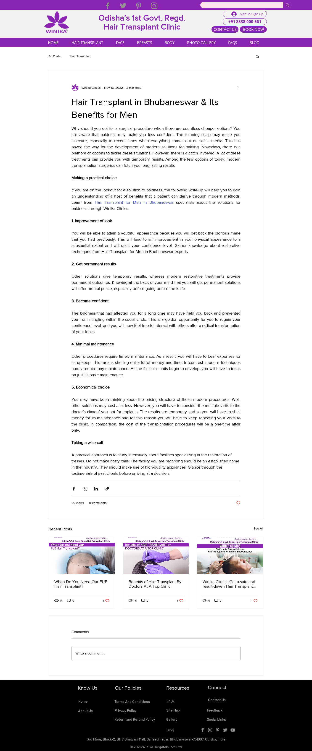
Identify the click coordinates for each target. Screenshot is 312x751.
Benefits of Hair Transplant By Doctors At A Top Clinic (155, 584)
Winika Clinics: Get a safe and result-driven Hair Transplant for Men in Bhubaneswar (229, 584)
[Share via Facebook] (73, 489)
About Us (85, 710)
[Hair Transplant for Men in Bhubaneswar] (230, 555)
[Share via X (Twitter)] (85, 489)
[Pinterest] (138, 5)
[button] (257, 56)
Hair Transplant (80, 56)
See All (258, 528)
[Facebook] (107, 5)
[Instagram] (154, 5)
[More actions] (238, 87)
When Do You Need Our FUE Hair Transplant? (80, 584)
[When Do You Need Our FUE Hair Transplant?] (82, 555)
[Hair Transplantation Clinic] (156, 555)
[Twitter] (123, 5)
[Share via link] (107, 489)
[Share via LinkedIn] (96, 489)
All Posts (55, 56)
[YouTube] (232, 730)
